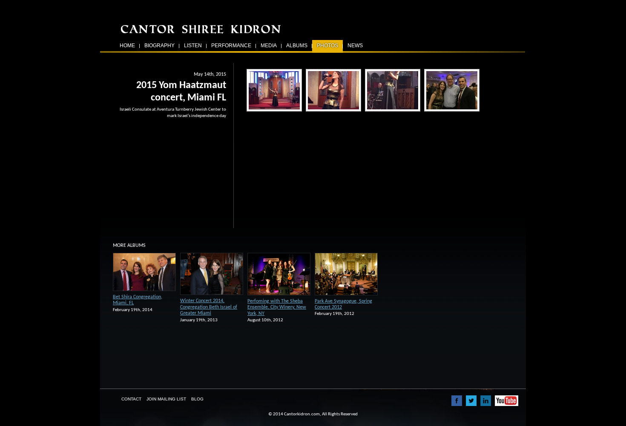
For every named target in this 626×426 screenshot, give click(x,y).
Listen (193, 46)
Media (269, 46)
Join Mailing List (166, 399)
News (355, 46)
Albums (296, 46)
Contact (131, 399)
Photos (327, 46)
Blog (197, 399)
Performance (231, 46)
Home (127, 46)
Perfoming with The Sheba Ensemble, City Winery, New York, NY (276, 307)
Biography (159, 46)
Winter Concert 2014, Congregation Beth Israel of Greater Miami (208, 307)
